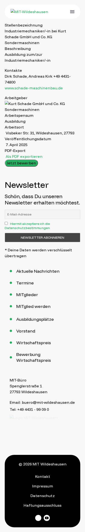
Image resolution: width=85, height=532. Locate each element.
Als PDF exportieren (23, 156)
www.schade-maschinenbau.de (34, 88)
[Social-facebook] (38, 518)
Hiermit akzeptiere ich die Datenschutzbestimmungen (27, 226)
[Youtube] (47, 518)
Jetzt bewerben (21, 163)
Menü (72, 11)
